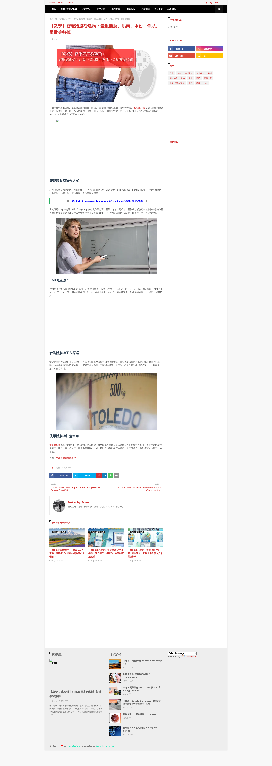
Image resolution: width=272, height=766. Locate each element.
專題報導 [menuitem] (116, 9)
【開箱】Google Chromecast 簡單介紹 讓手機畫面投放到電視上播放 (142, 702)
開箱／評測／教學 (62, 18)
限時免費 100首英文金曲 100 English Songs (140, 729)
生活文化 (189, 73)
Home (52, 2)
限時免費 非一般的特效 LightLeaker (140, 714)
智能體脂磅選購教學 (66, 458)
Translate (192, 656)
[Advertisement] (106, 323)
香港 (183, 78)
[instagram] (211, 2)
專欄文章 (208, 78)
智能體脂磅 (139, 107)
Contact (70, 2)
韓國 (198, 83)
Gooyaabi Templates (104, 746)
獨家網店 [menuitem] (146, 9)
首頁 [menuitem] (54, 9)
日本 (171, 73)
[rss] (221, 2)
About (61, 2)
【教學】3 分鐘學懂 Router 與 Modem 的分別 (142, 662)
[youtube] (216, 2)
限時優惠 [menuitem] (101, 9)
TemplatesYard (73, 746)
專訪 (198, 78)
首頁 (51, 18)
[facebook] (206, 2)
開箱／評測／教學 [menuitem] (69, 9)
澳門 (190, 83)
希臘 (210, 73)
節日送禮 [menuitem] (158, 9)
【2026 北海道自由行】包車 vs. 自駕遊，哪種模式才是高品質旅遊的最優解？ (67, 553)
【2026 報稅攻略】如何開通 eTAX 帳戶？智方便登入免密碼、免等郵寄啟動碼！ (106, 553)
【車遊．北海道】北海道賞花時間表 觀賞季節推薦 (75, 694)
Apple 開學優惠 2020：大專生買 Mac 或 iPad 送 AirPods (141, 689)
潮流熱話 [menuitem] (131, 9)
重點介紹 (173, 78)
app (206, 83)
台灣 (179, 73)
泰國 (191, 78)
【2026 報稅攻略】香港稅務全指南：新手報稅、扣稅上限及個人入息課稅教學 (145, 553)
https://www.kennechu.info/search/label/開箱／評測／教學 (112, 201)
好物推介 (200, 73)
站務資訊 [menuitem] (171, 9)
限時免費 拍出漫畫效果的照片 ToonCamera (136, 676)
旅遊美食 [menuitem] (86, 9)
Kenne (54, 39)
